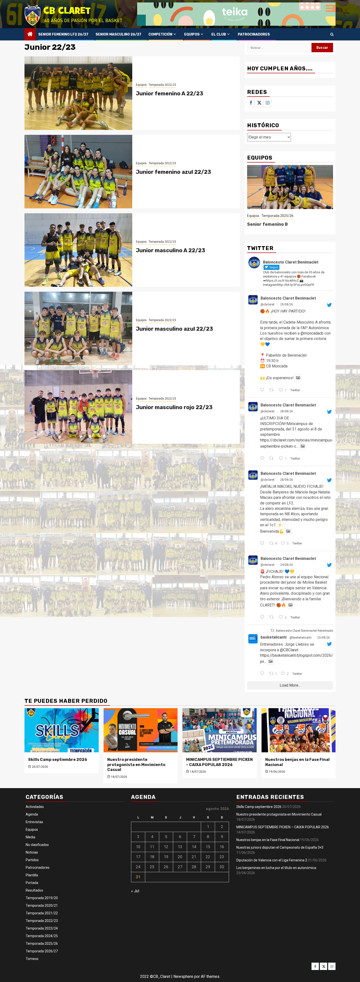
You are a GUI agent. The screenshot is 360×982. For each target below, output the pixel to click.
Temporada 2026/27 (42, 951)
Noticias (32, 852)
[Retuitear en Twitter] (272, 630)
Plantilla (32, 875)
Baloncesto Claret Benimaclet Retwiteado (304, 630)
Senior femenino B (267, 224)
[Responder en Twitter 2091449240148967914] (263, 673)
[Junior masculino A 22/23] (78, 250)
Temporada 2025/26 (277, 216)
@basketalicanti (300, 637)
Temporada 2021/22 (42, 913)
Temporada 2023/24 (42, 928)
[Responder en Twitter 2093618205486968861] (263, 390)
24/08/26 (286, 565)
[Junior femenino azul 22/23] (78, 171)
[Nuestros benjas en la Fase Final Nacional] (299, 730)
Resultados (34, 890)
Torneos (32, 959)
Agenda (32, 814)
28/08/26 (286, 411)
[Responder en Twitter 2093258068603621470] (263, 458)
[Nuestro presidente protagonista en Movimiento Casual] (141, 730)
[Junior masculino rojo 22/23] (78, 407)
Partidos (32, 860)
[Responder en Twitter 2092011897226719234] (263, 617)
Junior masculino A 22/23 (170, 250)
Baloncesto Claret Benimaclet (288, 298)
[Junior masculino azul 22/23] (78, 328)
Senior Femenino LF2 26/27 (63, 34)
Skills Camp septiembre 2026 (57, 759)
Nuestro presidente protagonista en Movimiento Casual (136, 764)
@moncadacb (312, 333)
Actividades (35, 807)
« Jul (135, 891)
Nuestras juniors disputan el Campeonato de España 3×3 (279, 847)
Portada (32, 883)
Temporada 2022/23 (162, 85)
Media (30, 837)
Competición (160, 34)
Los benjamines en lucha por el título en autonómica (276, 868)
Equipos (192, 34)
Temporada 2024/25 (42, 936)
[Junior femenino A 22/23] (78, 93)
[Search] (332, 34)
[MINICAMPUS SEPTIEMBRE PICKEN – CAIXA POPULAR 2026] (219, 730)
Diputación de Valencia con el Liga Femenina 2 (271, 860)
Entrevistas (34, 822)
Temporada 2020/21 (42, 905)
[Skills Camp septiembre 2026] (61, 730)
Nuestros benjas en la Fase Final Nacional (267, 840)
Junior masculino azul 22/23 (174, 329)
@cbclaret (268, 304)
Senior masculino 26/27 (118, 34)
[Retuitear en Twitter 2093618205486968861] (273, 390)
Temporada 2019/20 (42, 898)
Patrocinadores (254, 34)
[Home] (30, 34)
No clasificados (37, 845)
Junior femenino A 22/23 (169, 93)
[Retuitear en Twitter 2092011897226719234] (273, 617)
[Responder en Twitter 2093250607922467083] (263, 543)
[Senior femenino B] (290, 187)
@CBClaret (289, 650)
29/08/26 (286, 304)
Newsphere (183, 976)
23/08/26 (323, 637)
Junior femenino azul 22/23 (173, 172)
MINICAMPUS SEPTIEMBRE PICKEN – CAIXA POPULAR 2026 (219, 762)
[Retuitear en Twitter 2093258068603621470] (273, 458)
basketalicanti (274, 637)
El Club (218, 34)
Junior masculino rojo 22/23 (174, 407)
